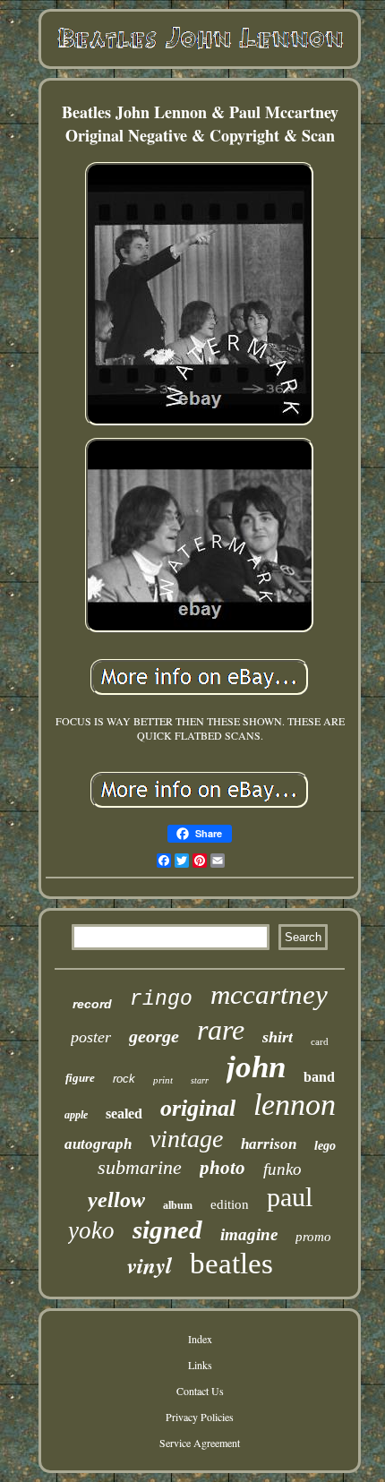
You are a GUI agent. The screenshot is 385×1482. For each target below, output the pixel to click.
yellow (116, 1200)
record (92, 1004)
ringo (161, 999)
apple (76, 1115)
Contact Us (200, 1390)
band (319, 1076)
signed (167, 1229)
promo (313, 1236)
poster (91, 1037)
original (197, 1108)
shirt (277, 1037)
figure (80, 1077)
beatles (231, 1263)
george (154, 1036)
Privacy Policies (200, 1416)
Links (200, 1365)
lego (325, 1145)
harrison (268, 1143)
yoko (91, 1230)
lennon (294, 1104)
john (256, 1066)
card (320, 1041)
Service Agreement (199, 1442)
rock (124, 1078)
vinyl (149, 1265)
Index (200, 1339)
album (177, 1205)
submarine (140, 1167)
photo (222, 1167)
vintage (186, 1138)
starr (200, 1080)
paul (289, 1197)
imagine (249, 1234)
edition (229, 1204)
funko (282, 1169)
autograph (98, 1143)
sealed (124, 1113)
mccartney (269, 994)
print (163, 1080)
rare (220, 1030)
